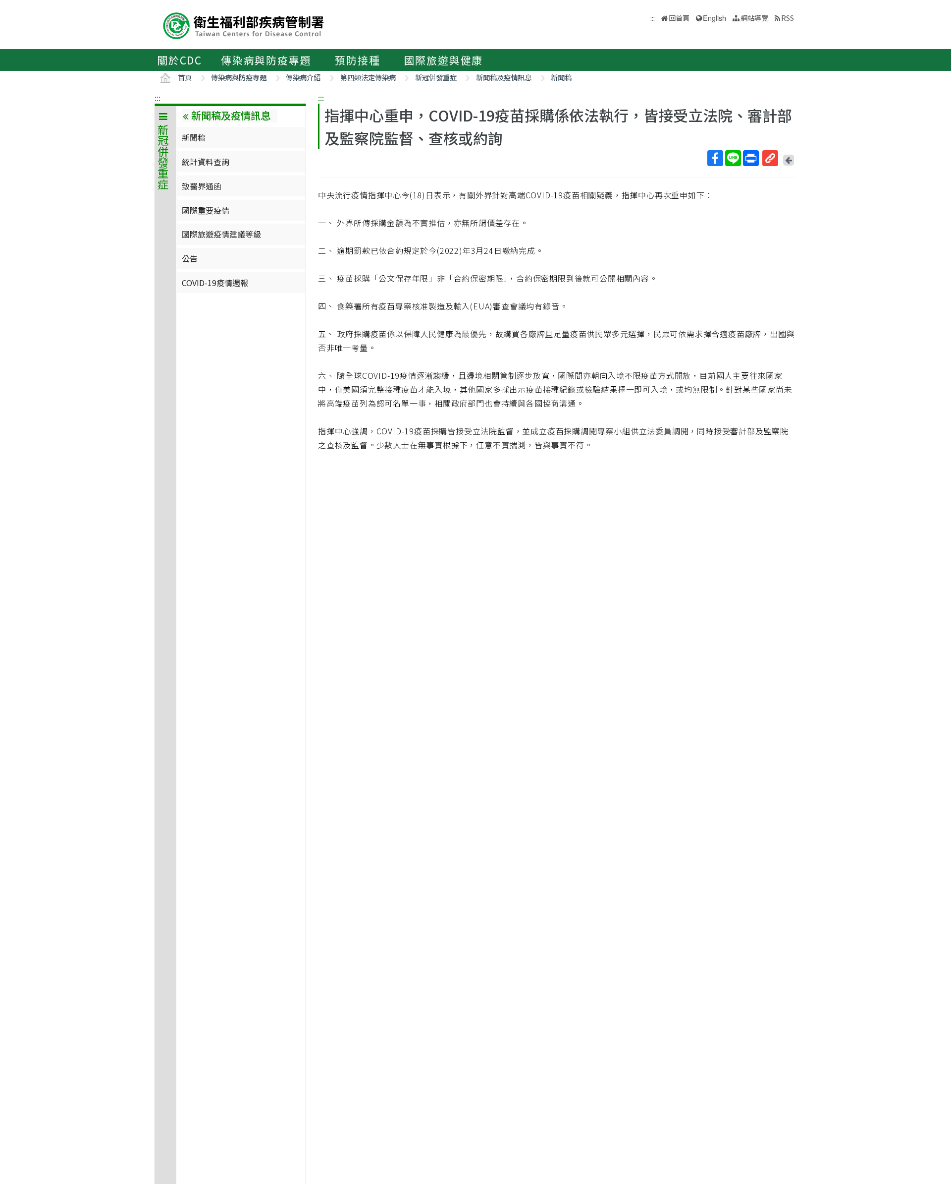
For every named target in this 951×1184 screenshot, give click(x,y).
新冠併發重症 (436, 77)
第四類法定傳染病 (368, 77)
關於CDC (179, 60)
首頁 (185, 77)
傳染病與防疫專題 (266, 60)
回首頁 (679, 17)
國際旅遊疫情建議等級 (221, 234)
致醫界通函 (201, 186)
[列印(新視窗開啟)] (751, 158)
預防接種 (357, 60)
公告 (190, 258)
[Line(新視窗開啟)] (733, 158)
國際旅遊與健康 (443, 60)
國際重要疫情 (205, 210)
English (714, 17)
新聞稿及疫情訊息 (503, 77)
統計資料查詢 (205, 162)
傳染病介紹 (303, 77)
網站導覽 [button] (754, 17)
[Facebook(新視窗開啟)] (715, 158)
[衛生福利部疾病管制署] (244, 24)
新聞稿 (561, 77)
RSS (787, 17)
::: (157, 98)
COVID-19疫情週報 (215, 283)
